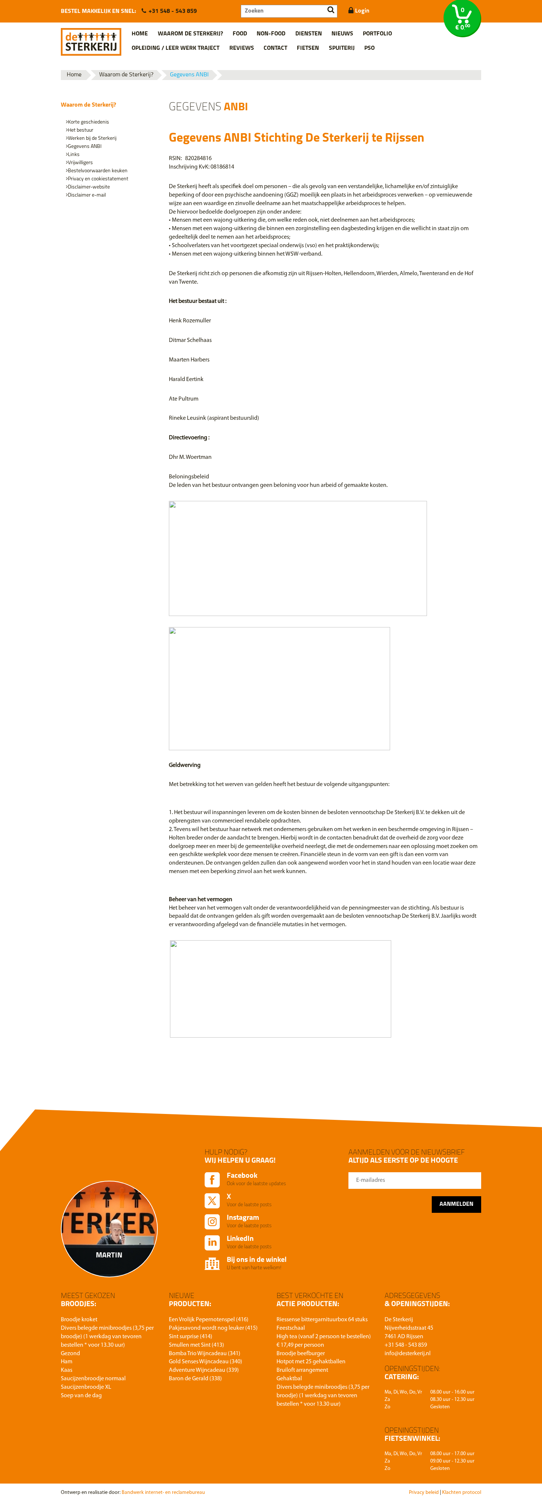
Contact (275, 48)
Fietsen (308, 48)
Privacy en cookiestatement (98, 179)
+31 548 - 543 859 (173, 11)
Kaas (66, 1370)
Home (140, 34)
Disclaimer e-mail (87, 195)
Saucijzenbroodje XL (86, 1387)
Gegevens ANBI (189, 75)
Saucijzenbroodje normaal (93, 1379)
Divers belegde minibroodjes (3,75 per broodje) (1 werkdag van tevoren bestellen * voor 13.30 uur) (107, 1336)
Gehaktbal (289, 1379)
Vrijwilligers (80, 163)
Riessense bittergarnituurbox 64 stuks (322, 1320)
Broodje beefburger (301, 1354)
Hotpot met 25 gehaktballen (311, 1362)
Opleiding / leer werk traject (175, 48)
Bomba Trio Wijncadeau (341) (204, 1354)
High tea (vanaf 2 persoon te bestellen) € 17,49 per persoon (324, 1341)
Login (361, 11)
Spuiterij (342, 48)
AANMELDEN (456, 1204)
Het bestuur (80, 130)
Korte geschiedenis (88, 122)
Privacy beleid (424, 1492)
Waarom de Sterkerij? (190, 34)
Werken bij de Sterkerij (92, 138)
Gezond (70, 1354)
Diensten (308, 34)
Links (74, 155)
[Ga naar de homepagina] (91, 39)
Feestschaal (291, 1328)
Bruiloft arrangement (302, 1370)
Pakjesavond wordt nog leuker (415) (213, 1328)
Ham (66, 1362)
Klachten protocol (461, 1492)
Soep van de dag (81, 1396)
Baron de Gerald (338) (195, 1379)
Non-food (271, 34)
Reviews (241, 48)
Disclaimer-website (89, 187)
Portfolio (377, 34)
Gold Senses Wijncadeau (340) (205, 1362)
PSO (369, 48)
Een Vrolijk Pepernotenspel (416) (209, 1320)
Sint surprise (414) (190, 1337)
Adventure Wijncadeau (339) (204, 1370)
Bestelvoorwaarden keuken (98, 171)
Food (240, 34)
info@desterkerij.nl (408, 1354)
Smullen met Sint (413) (196, 1345)
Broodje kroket (79, 1320)
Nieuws (342, 34)
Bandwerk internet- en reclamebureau (163, 1492)
